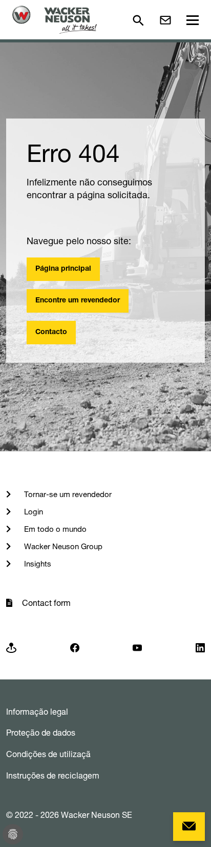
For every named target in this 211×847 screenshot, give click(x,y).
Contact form (46, 603)
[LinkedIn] (200, 647)
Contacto (51, 332)
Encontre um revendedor (77, 300)
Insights (36, 564)
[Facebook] (74, 647)
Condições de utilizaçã (48, 754)
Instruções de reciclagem (52, 775)
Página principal (63, 269)
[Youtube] (137, 647)
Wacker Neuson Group (62, 546)
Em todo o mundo (54, 529)
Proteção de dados (40, 732)
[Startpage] (54, 20)
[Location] (11, 647)
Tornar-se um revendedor (67, 494)
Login (32, 511)
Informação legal (37, 712)
